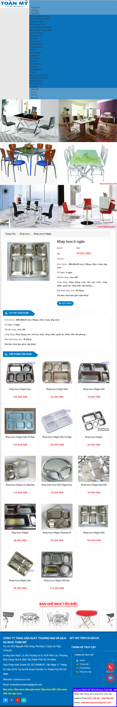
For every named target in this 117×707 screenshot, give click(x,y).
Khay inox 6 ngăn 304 (93, 532)
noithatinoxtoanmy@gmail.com (96, 702)
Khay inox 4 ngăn (20, 532)
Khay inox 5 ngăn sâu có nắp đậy (20, 438)
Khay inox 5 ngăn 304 (56, 389)
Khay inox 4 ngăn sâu (20, 580)
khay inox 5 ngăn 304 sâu (57, 580)
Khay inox (25, 233)
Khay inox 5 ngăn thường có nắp (57, 534)
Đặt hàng (67, 303)
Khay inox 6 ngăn (42, 233)
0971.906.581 (94, 698)
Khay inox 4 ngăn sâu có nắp (57, 437)
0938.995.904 (107, 698)
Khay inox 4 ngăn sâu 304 (93, 485)
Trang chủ (10, 233)
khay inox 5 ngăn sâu (20, 389)
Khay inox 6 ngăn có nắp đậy (20, 485)
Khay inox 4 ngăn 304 (93, 389)
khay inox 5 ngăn (93, 437)
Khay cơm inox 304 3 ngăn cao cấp (57, 486)
